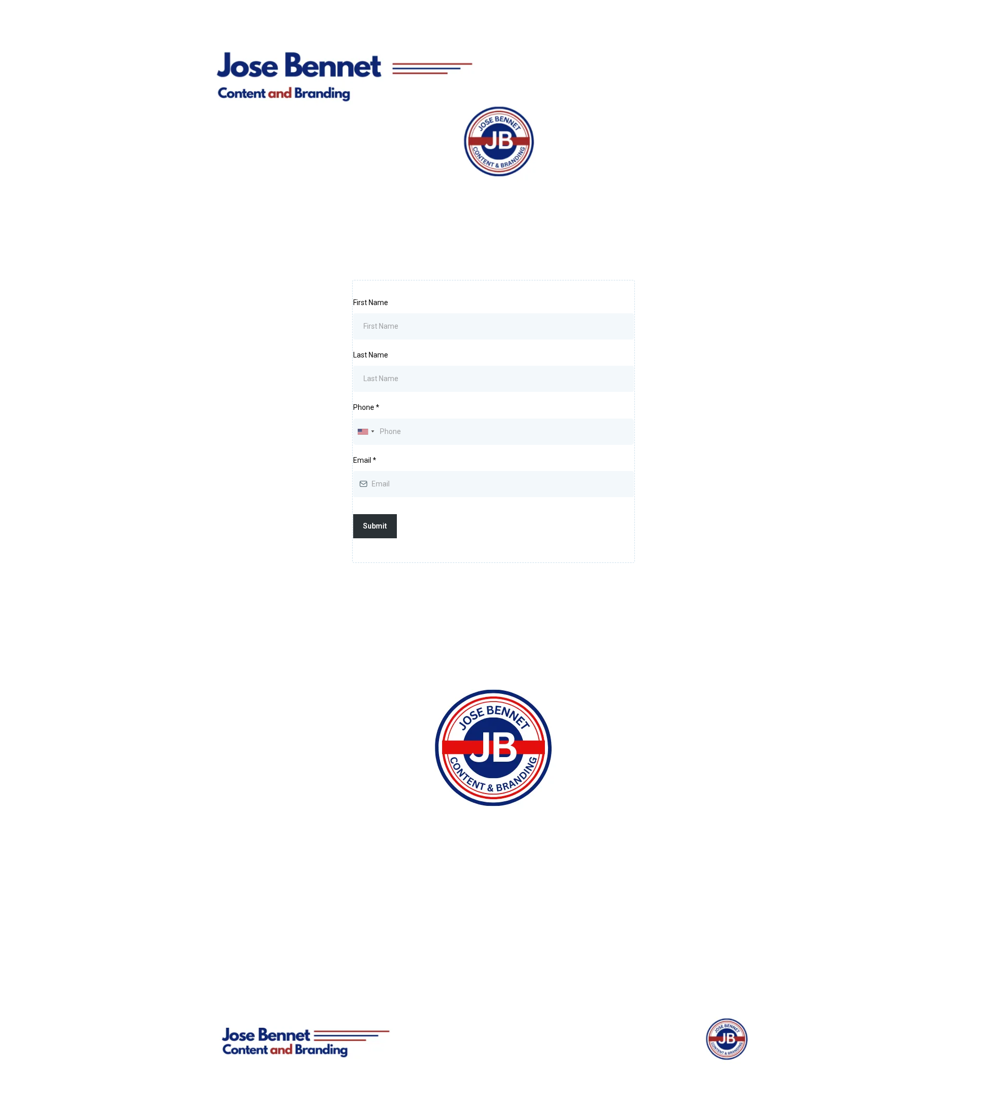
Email (364, 460)
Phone (366, 407)
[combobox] (365, 431)
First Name (370, 302)
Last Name (370, 355)
